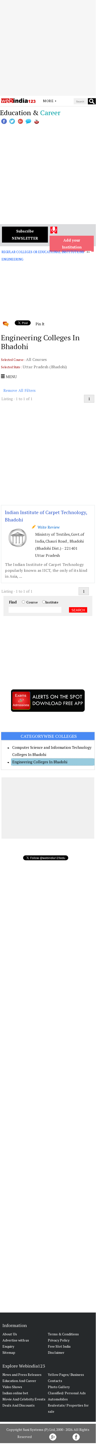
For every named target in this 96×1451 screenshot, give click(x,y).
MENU (11, 376)
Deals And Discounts (18, 1405)
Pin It (40, 323)
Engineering (12, 259)
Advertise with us (15, 1340)
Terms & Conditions (63, 1334)
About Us (9, 1334)
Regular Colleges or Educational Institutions (42, 252)
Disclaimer (56, 1352)
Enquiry (8, 1346)
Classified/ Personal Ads (67, 1393)
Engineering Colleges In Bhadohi (39, 761)
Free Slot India (59, 1346)
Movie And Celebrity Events (23, 1399)
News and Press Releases (21, 1374)
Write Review (48, 527)
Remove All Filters (19, 390)
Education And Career (19, 1380)
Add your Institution (72, 244)
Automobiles (58, 1399)
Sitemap (8, 1352)
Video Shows (12, 1386)
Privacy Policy (58, 1340)
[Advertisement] (48, 48)
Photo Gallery (59, 1386)
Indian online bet (15, 1393)
